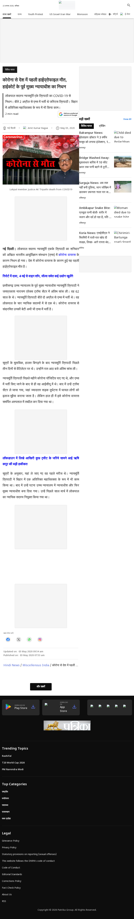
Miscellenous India (36, 665)
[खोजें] (128, 5)
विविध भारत (10, 69)
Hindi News (11, 665)
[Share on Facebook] (7, 639)
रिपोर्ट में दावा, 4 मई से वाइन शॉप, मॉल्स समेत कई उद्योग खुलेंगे (38, 276)
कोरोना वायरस (67, 255)
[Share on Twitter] (18, 639)
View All (127, 119)
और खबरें (41, 686)
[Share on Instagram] (39, 639)
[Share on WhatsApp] (29, 639)
